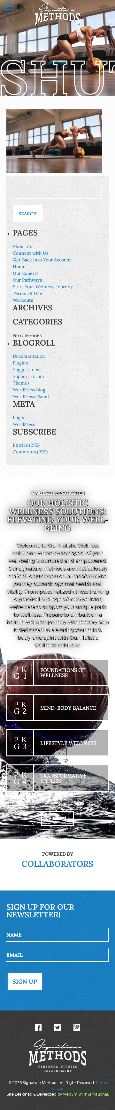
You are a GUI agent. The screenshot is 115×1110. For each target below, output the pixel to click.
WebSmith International (85, 1094)
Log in (19, 417)
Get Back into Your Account (42, 260)
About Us (22, 246)
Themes (21, 383)
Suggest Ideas (27, 369)
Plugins (20, 363)
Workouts (23, 300)
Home (19, 266)
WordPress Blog (29, 390)
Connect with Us (31, 253)
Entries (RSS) (26, 445)
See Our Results (76, 1027)
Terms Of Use (27, 293)
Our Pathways (27, 280)
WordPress (24, 424)
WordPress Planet (31, 396)
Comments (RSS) (30, 452)
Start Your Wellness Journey (43, 287)
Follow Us (57, 1027)
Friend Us (38, 1027)
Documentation (29, 356)
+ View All (57, 818)
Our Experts (26, 273)
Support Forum (28, 376)
